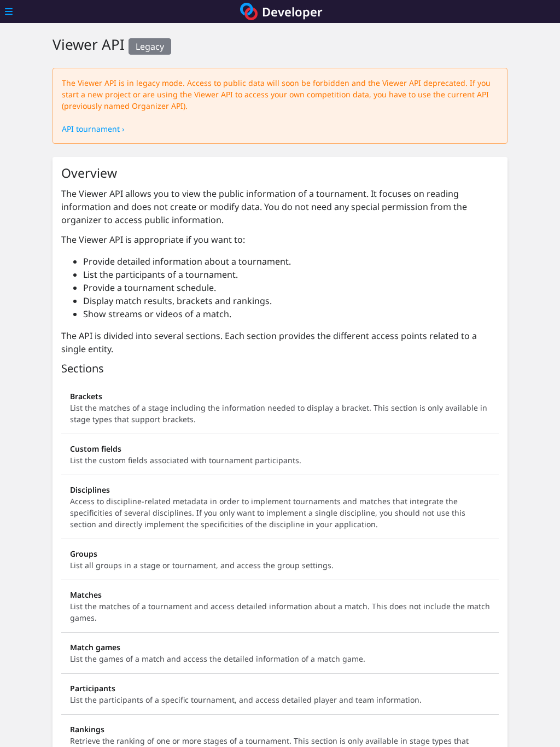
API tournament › (93, 129)
